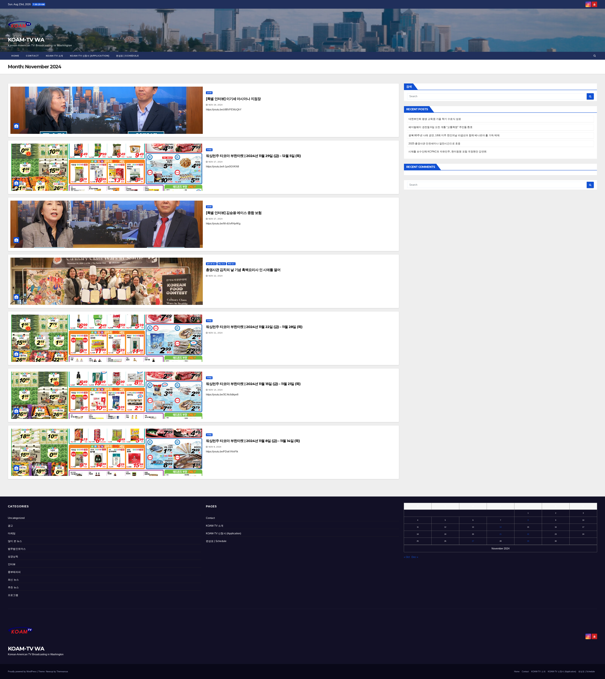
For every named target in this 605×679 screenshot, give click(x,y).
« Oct (407, 557)
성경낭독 (13, 556)
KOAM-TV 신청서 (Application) (89, 55)
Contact (32, 55)
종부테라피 (14, 572)
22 (528, 534)
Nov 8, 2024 (215, 447)
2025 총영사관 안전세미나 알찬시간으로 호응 (434, 143)
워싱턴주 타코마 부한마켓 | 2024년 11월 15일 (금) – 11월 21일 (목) (253, 384)
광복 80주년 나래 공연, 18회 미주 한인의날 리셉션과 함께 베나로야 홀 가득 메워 (454, 135)
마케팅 (209, 150)
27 (473, 541)
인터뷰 (209, 93)
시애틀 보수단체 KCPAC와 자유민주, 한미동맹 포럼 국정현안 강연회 (447, 151)
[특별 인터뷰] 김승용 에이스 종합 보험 (234, 213)
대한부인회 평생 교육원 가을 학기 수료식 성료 (435, 119)
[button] (594, 55)
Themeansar (62, 671)
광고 (10, 525)
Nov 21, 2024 (216, 333)
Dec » (415, 557)
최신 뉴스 (221, 264)
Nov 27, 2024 (216, 162)
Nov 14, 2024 (216, 390)
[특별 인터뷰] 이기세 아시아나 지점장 (233, 99)
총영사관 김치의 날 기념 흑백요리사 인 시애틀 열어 (243, 270)
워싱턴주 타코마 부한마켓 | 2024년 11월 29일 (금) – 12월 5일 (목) (253, 156)
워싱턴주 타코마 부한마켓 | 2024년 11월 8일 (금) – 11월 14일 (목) (253, 441)
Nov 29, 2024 (216, 105)
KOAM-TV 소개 (54, 55)
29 (528, 541)
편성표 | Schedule (127, 55)
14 (500, 527)
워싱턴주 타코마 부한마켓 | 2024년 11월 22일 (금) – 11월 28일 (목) (254, 327)
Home (15, 55)
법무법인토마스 (17, 549)
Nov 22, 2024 (216, 276)
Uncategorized (16, 518)
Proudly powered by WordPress (22, 671)
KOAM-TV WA (26, 39)
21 (500, 534)
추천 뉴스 (231, 264)
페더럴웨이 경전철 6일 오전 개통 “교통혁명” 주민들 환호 (440, 127)
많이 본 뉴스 (211, 264)
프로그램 (13, 595)
